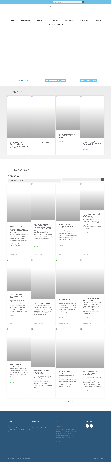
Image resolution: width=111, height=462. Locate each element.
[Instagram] (102, 2)
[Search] (83, 2)
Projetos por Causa (55, 24)
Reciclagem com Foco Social (90, 20)
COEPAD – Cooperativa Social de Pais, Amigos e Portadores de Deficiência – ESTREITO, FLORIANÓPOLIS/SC (43, 226)
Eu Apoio (40, 20)
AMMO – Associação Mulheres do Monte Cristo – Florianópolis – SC (92, 143)
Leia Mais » (12, 152)
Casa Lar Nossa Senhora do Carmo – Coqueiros (92, 299)
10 (65, 401)
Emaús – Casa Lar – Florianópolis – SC (65, 372)
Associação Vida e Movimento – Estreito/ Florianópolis (66, 226)
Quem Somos (25, 20)
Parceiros (54, 20)
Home (12, 20)
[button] (22, 80)
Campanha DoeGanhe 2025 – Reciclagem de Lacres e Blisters (67, 136)
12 (72, 401)
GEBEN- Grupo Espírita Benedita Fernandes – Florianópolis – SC (90, 373)
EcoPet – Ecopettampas (42, 142)
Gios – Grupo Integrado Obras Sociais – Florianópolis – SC (42, 372)
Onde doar (69, 20)
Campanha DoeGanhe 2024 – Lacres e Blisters (67, 298)
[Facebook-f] (99, 2)
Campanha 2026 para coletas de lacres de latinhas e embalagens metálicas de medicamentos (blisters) (19, 145)
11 (68, 401)
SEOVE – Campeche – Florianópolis (16, 365)
